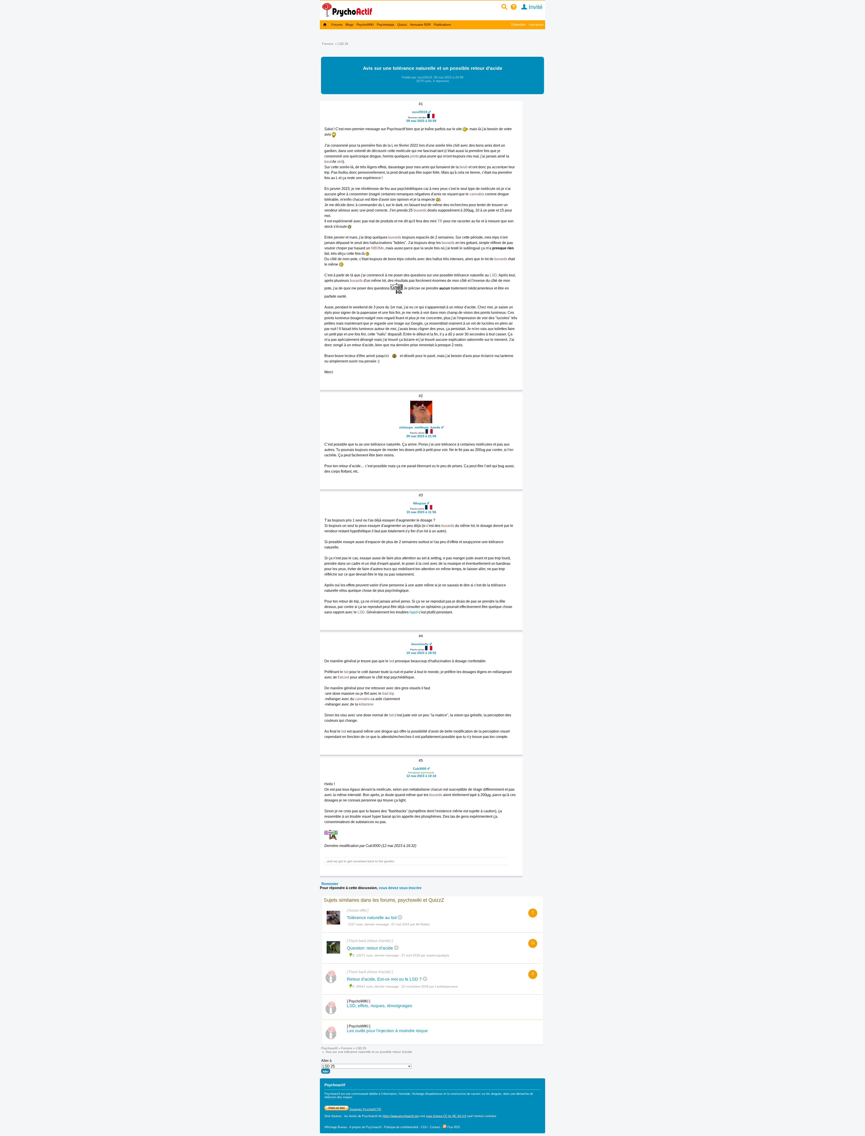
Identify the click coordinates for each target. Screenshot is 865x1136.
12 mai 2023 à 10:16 (421, 776)
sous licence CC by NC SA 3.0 (446, 1116)
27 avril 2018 (410, 955)
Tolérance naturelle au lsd (372, 917)
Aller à (326, 1061)
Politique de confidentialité (401, 1127)
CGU (424, 1127)
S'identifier (518, 24)
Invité (534, 7)
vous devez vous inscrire (400, 888)
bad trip (388, 693)
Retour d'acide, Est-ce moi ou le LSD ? (384, 979)
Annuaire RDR (420, 24)
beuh (328, 162)
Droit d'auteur (332, 1116)
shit (340, 162)
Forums (336, 24)
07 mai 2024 (400, 924)
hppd (414, 612)
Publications (442, 24)
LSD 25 (343, 44)
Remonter (329, 884)
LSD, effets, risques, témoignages (379, 1005)
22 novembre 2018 (414, 986)
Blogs (349, 24)
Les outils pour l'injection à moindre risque (387, 1030)
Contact (435, 1127)
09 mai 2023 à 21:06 (421, 436)
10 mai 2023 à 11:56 (421, 512)
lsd (391, 661)
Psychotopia (385, 24)
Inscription (536, 24)
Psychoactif (329, 1048)
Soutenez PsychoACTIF (365, 1109)
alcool (344, 677)
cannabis (476, 194)
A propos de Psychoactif (365, 1127)
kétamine (366, 704)
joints (414, 156)
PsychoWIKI (365, 24)
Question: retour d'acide (370, 948)
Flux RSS (453, 1127)
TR (439, 221)
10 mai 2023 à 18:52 (421, 653)
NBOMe (377, 248)
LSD (493, 275)
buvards (420, 210)
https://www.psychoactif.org (400, 1116)
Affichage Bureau (335, 1127)
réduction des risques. (338, 1097)
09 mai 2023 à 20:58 (421, 121)
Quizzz (402, 24)
